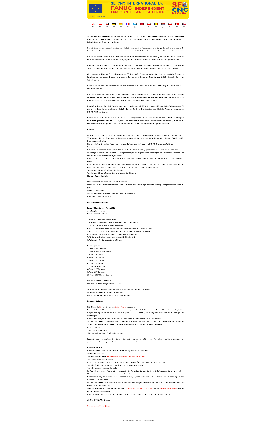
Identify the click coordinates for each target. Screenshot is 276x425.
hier (100, 307)
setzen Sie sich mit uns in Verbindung (138, 388)
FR (127, 27)
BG (100, 27)
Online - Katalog (120, 307)
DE (113, 27)
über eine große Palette (168, 388)
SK (183, 27)
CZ (107, 27)
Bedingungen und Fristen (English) (99, 406)
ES (120, 27)
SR (162, 27)
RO (155, 27)
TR (176, 27)
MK (141, 27)
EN (93, 27)
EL (134, 27)
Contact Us (101, 16)
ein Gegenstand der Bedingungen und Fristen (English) (126, 356)
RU (169, 27)
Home (92, 16)
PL (148, 27)
